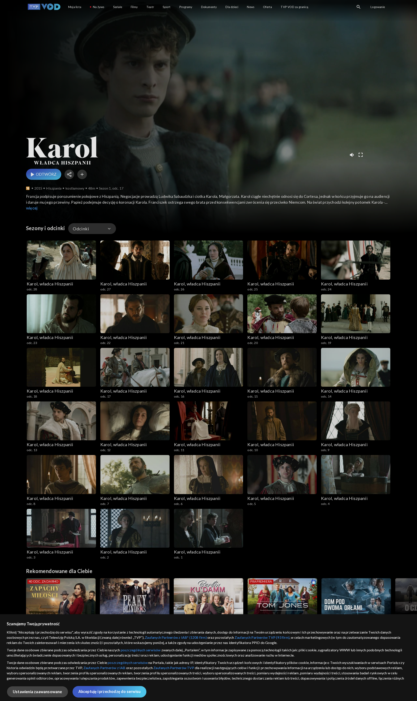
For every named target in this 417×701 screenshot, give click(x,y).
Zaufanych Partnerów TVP (173, 668)
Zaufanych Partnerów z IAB (104, 668)
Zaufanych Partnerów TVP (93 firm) (262, 637)
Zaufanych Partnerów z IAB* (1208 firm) (176, 637)
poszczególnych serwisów (141, 650)
